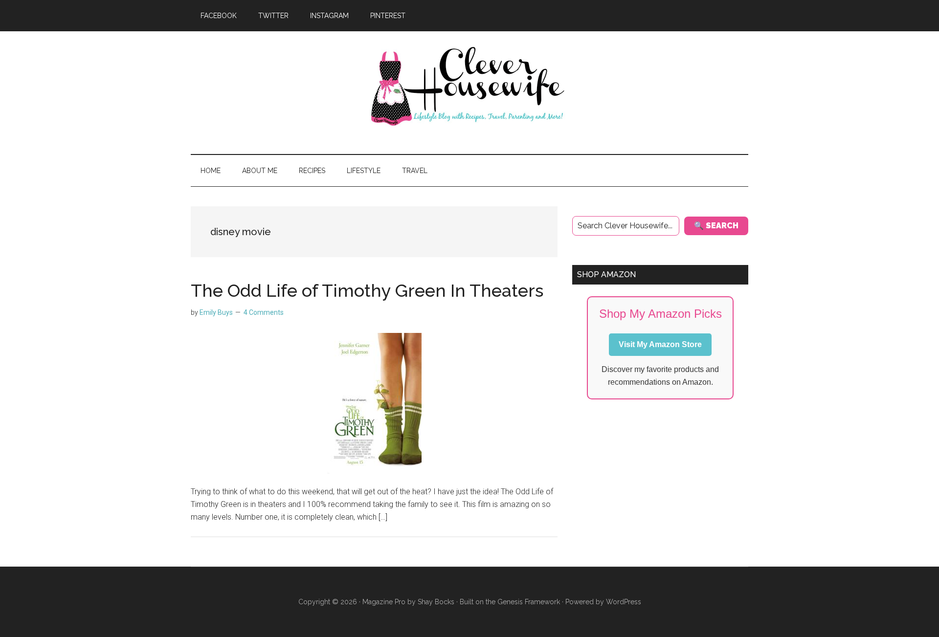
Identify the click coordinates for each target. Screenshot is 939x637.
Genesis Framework (528, 602)
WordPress (623, 602)
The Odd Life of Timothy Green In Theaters (367, 290)
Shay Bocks (436, 602)
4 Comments (264, 312)
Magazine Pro (383, 602)
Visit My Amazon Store (660, 344)
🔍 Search (716, 225)
